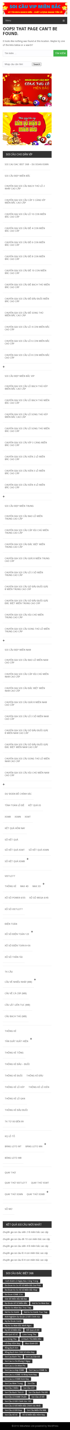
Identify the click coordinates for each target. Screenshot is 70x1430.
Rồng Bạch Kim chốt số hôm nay (20, 1352)
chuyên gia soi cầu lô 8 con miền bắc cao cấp (27, 356)
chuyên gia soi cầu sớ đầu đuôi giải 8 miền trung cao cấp (26, 587)
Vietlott (10, 876)
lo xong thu (10, 1339)
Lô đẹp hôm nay (12, 1343)
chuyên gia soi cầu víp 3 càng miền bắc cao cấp (26, 443)
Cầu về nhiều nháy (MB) (18, 982)
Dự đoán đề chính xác (18, 793)
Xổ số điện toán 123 (17, 934)
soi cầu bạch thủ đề (38, 1392)
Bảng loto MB (13, 1158)
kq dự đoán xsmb (13, 1321)
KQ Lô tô (10, 1136)
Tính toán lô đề (14, 805)
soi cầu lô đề (38, 1397)
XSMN (18, 816)
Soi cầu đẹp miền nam (18, 649)
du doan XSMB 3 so (14, 1294)
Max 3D (36, 886)
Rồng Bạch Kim (11, 1348)
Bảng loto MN (33, 1146)
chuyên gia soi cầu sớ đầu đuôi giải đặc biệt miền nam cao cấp (26, 745)
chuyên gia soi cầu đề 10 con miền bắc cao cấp (25, 271)
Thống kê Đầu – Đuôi (17, 1064)
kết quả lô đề (32, 1330)
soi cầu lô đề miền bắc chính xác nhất (23, 1406)
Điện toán (11, 924)
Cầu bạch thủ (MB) (16, 1016)
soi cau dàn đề (33, 1357)
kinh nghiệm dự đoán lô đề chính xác (22, 1317)
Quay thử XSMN (14, 1194)
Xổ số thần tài (14, 957)
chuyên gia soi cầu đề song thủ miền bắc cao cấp (24, 314)
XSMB (8, 816)
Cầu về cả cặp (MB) (16, 993)
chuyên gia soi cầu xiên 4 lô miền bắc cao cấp (25, 486)
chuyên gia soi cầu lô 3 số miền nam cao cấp (27, 717)
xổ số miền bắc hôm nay (33, 1415)
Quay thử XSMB (36, 1194)
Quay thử (10, 1172)
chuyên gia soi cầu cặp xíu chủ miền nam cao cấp (27, 675)
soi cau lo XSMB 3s (38, 1370)
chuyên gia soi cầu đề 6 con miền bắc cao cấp (25, 243)
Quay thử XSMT (40, 1182)
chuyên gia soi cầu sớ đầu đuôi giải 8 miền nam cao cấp (26, 731)
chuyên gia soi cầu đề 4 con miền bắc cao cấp (25, 229)
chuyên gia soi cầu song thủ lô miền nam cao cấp (27, 760)
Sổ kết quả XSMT (15, 850)
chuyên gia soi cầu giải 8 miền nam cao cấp (26, 703)
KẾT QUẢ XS (34, 805)
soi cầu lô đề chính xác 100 (18, 1401)
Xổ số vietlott (14, 909)
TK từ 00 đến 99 (14, 1121)
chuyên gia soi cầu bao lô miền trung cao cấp (23, 517)
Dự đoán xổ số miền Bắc (16, 1303)
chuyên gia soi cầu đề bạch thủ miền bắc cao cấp (27, 286)
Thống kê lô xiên (38, 1087)
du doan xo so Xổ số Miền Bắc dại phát (23, 1285)
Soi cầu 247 (28, 1388)
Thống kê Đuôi (13, 1075)
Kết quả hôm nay (15, 828)
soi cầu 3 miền (11, 1388)
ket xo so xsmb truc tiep (35, 1312)
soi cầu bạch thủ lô (14, 1392)
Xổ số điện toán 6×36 (17, 945)
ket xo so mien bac (40, 1303)
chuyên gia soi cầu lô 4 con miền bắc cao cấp (27, 328)
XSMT (28, 816)
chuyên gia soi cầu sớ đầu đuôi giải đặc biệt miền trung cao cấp (26, 602)
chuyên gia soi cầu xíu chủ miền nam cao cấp (27, 774)
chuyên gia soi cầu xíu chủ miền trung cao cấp (24, 616)
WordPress (53, 1426)
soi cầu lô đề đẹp (13, 1410)
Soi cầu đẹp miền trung (19, 506)
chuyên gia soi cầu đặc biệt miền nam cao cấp (25, 689)
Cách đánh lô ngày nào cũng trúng (21, 1281)
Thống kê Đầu (34, 1075)
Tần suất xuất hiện (16, 1041)
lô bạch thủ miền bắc (31, 1339)
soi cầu (31, 1383)
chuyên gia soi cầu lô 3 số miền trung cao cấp (24, 573)
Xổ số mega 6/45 (39, 897)
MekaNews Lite (27, 1426)
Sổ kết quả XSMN (39, 850)
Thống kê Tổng (14, 1052)
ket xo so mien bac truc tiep (18, 1308)
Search (36, 64)
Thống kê (10, 886)
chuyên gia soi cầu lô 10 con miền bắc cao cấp (25, 215)
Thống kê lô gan (15, 1098)
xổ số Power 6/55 (15, 897)
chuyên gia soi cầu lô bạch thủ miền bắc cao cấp (27, 401)
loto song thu (29, 1334)
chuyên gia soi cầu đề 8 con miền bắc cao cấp (25, 257)
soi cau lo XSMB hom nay (17, 1379)
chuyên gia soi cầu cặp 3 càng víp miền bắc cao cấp (25, 201)
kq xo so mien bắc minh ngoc (18, 1325)
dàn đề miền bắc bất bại (16, 1299)
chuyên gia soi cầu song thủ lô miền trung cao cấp (27, 630)
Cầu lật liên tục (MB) (17, 1005)
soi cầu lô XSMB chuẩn (16, 1397)
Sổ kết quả (11, 839)
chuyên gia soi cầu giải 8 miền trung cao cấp (27, 559)
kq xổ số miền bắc (13, 1330)
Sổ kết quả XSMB (15, 861)
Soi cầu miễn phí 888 (36, 1410)
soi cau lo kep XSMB (14, 1370)
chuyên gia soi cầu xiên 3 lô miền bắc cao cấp (25, 472)
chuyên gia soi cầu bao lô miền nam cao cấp (26, 661)
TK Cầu (9, 971)
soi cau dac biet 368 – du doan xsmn (27, 164)
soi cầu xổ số (11, 1415)
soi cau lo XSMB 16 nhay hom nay (21, 1374)
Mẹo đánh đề (31, 1343)
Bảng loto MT (13, 1146)
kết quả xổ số (11, 1334)
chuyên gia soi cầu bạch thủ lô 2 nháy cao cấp (25, 187)
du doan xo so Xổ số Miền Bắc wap (21, 1290)
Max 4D (24, 886)
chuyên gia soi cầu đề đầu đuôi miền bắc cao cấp (27, 300)
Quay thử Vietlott (16, 1182)
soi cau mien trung (14, 1383)
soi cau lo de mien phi (15, 1366)
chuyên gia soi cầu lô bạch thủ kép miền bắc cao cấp (26, 387)
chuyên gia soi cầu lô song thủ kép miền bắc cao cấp (26, 415)
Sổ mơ (8, 1209)
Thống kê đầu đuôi (16, 1110)
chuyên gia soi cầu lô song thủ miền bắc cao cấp (27, 429)
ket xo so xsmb (12, 1312)
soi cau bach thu (13, 1357)
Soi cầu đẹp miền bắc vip (20, 376)
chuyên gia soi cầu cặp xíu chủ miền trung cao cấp (27, 531)
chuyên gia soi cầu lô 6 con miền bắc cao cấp (27, 342)
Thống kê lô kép (15, 1087)
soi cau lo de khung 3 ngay (17, 1361)
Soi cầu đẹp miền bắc (17, 175)
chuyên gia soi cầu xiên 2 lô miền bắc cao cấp (25, 458)
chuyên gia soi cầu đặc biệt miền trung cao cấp (25, 545)
